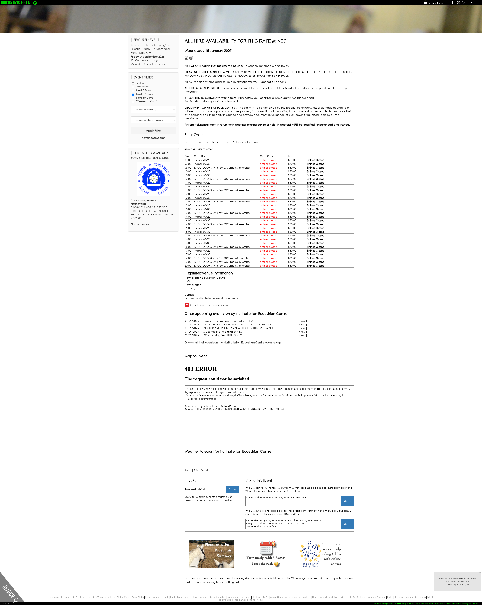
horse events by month (157, 597)
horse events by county (239, 597)
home (260, 600)
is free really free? (349, 597)
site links (256, 597)
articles (111, 597)
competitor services (280, 597)
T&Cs (265, 597)
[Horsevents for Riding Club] (320, 567)
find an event (67, 597)
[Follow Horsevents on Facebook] (452, 3)
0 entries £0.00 (435, 3)
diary (194, 597)
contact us (54, 597)
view (302, 321)
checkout (398, 597)
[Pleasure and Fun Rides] (211, 567)
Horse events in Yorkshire (325, 597)
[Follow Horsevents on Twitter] (458, 3)
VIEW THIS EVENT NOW (458, 584)
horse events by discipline (212, 597)
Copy (232, 489)
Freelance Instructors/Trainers (91, 597)
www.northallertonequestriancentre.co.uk (215, 298)
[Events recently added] (265, 567)
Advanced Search (153, 138)
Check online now (246, 142)
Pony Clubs (138, 597)
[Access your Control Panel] (35, 2)
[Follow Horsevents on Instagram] (464, 3)
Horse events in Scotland (373, 597)
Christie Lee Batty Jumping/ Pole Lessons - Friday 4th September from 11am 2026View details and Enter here (151, 54)
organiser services (301, 597)
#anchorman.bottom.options (209, 305)
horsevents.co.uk (15, 2)
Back (188, 470)
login (389, 597)
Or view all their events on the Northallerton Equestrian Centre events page (233, 342)
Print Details (201, 470)
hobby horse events (180, 597)
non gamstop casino (415, 597)
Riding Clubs (123, 597)
